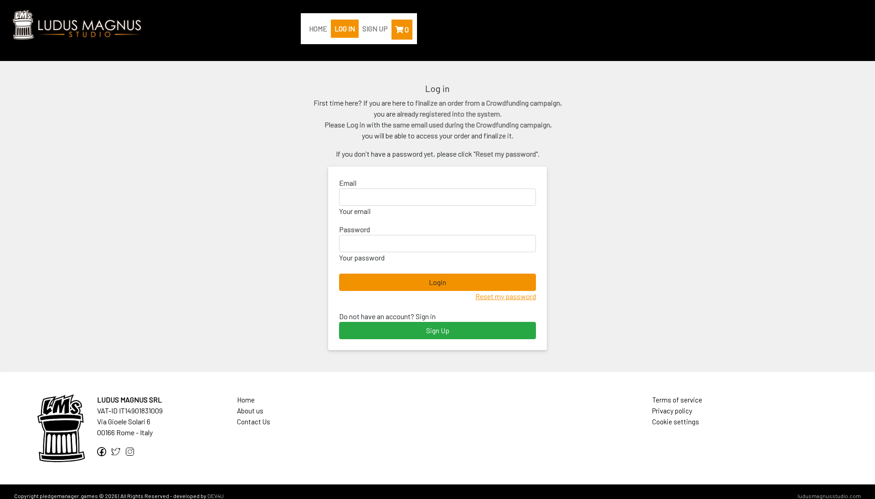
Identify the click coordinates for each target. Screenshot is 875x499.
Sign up (375, 28)
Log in (345, 28)
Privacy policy (672, 411)
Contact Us (253, 422)
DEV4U (215, 496)
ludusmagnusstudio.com (829, 496)
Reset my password (505, 296)
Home (246, 400)
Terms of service (677, 400)
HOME (318, 28)
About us (250, 411)
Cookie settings (675, 422)
